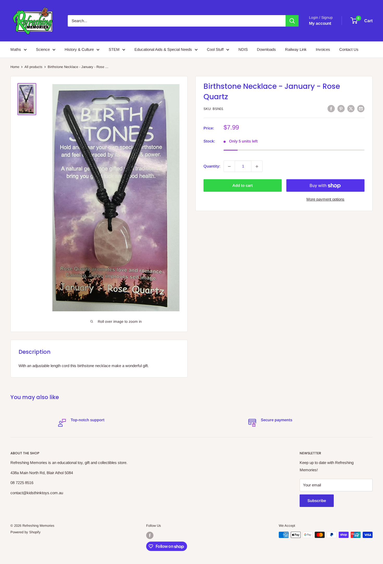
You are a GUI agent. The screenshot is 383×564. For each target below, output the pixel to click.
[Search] (292, 21)
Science (43, 49)
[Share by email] (361, 108)
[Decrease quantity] (229, 166)
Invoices (323, 49)
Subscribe (316, 500)
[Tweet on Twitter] (351, 108)
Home (14, 67)
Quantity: (211, 166)
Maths (15, 49)
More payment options (325, 199)
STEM (114, 49)
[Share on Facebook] (331, 108)
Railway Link (296, 49)
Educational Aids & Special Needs (163, 49)
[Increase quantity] (256, 166)
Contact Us (349, 49)
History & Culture (79, 49)
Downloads (266, 49)
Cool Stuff (215, 49)
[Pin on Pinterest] (341, 108)
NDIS (243, 49)
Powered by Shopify (25, 532)
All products (33, 67)
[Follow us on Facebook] (149, 535)
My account (320, 23)
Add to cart (242, 185)
